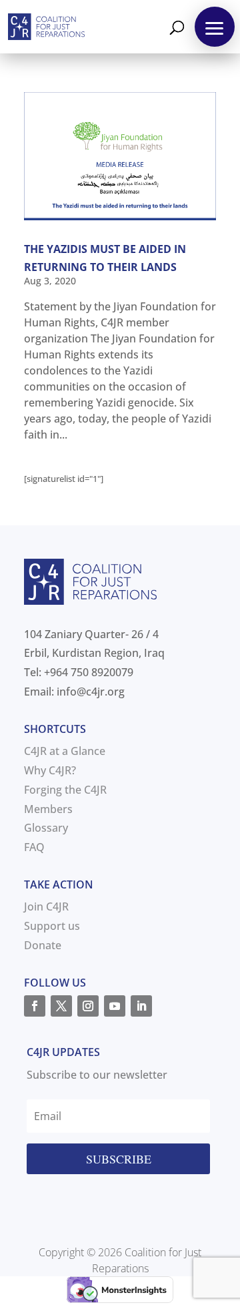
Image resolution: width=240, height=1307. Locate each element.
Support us (52, 926)
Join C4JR (46, 906)
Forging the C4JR (65, 789)
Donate (42, 945)
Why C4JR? (50, 770)
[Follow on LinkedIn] (141, 1006)
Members (48, 809)
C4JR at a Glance (64, 751)
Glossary (46, 827)
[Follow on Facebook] (34, 1006)
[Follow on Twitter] (61, 1006)
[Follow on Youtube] (114, 1006)
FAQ (34, 847)
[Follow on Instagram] (88, 1006)
